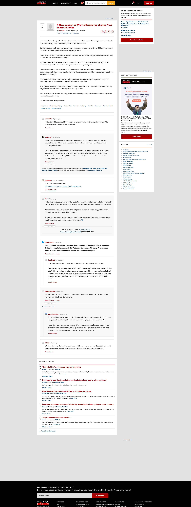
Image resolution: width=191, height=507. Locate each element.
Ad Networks (127, 157)
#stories (90, 106)
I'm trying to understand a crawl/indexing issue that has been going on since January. (78, 404)
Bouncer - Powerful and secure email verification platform (136, 118)
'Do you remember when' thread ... (56, 417)
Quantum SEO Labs (89, 168)
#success (98, 106)
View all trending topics (47, 431)
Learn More (137, 136)
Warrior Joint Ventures (129, 181)
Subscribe (76, 33)
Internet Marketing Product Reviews (133, 173)
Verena (125, 28)
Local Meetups (127, 185)
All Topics (126, 150)
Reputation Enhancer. (95, 170)
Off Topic (57, 369)
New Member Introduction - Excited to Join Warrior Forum (66, 391)
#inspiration (44, 106)
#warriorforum (56, 108)
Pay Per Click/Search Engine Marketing (134, 159)
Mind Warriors (127, 175)
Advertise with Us (109, 18)
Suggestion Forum (128, 189)
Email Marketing (128, 161)
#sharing (83, 106)
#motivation (67, 106)
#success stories (108, 106)
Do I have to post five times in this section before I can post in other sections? (74, 380)
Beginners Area (59, 382)
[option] (136, 109)
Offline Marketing (128, 167)
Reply (44, 387)
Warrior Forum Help (129, 187)
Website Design (127, 179)
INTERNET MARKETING (64, 33)
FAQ (58, 504)
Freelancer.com (139, 504)
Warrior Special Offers (82, 504)
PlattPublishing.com (85, 230)
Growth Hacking (128, 163)
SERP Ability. (53, 170)
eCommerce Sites (128, 171)
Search (111, 3)
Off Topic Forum (128, 183)
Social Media (127, 165)
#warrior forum (45, 108)
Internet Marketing (62, 407)
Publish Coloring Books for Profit (70, 232)
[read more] (62, 374)
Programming (127, 177)
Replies (45, 376)
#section (75, 106)
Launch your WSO (136, 40)
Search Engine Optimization (131, 155)
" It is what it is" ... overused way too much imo (61, 367)
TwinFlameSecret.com (49, 307)
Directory (118, 504)
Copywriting (127, 169)
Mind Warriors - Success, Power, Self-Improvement (63, 186)
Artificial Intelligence (129, 153)
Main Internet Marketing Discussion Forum (135, 151)
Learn (75, 3)
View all (149, 145)
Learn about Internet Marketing (105, 504)
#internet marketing (56, 106)
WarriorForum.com (129, 32)
